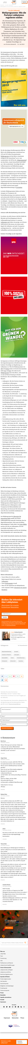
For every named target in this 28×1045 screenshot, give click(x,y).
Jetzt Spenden (3, 981)
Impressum (3, 1002)
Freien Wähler (23, 524)
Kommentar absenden (6, 728)
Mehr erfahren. (9, 927)
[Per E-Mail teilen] (17, 676)
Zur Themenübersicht (22, 645)
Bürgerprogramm (21, 160)
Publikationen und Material (6, 963)
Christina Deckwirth (11, 44)
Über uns (2, 951)
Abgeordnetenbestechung (6, 651)
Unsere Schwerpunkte (5, 967)
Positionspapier (9, 583)
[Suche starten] (25, 943)
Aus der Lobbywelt (8, 5)
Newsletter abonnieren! (19, 1042)
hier (5, 371)
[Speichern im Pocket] (13, 676)
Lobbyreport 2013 (5, 222)
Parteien (12, 657)
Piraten (10, 497)
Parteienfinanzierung (20, 657)
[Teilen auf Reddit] (6, 680)
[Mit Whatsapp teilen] (9, 676)
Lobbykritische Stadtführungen (7, 965)
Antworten (3, 753)
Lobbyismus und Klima (5, 972)
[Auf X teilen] (6, 676)
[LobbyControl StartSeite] (14, 1014)
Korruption (16, 651)
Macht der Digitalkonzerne (6, 974)
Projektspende (3, 988)
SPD (2, 369)
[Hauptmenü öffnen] (6, 2)
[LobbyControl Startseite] (13, 2)
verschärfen (19, 187)
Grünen (7, 369)
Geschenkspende (4, 983)
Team (1, 956)
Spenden (24, 2)
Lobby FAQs (3, 953)
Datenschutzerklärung (10, 625)
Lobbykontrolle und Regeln (6, 969)
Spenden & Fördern (5, 976)
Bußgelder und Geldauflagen (7, 986)
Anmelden (5, 617)
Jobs (1, 960)
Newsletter (3, 995)
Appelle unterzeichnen (5, 997)
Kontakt (2, 999)
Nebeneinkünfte (5, 657)
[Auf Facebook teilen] (2, 676)
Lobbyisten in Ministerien (6, 654)
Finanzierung (3, 958)
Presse (2, 992)
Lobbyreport (5, 581)
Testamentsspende (4, 990)
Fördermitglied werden (5, 979)
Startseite (2, 5)
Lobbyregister (16, 654)
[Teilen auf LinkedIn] (2, 680)
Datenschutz (15, 1018)
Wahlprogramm (5, 156)
